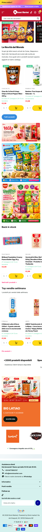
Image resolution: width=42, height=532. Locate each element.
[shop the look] (30, 39)
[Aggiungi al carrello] (16, 108)
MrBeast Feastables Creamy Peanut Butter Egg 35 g (12, 258)
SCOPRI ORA (10, 419)
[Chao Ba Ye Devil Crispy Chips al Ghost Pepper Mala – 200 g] (13, 75)
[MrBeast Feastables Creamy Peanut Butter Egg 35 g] (13, 241)
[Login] (35, 12)
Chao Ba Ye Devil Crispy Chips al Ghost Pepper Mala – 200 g (12, 93)
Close (39, 2)
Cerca (38, 18)
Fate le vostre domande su (18, 476)
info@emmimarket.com (13, 473)
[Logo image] (13, 436)
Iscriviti (37, 503)
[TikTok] (2, 495)
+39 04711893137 (11, 470)
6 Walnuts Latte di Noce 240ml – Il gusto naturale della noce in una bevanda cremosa (11, 327)
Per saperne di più (28, 381)
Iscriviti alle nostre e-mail (11, 498)
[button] (7, 106)
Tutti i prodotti (3, 12)
